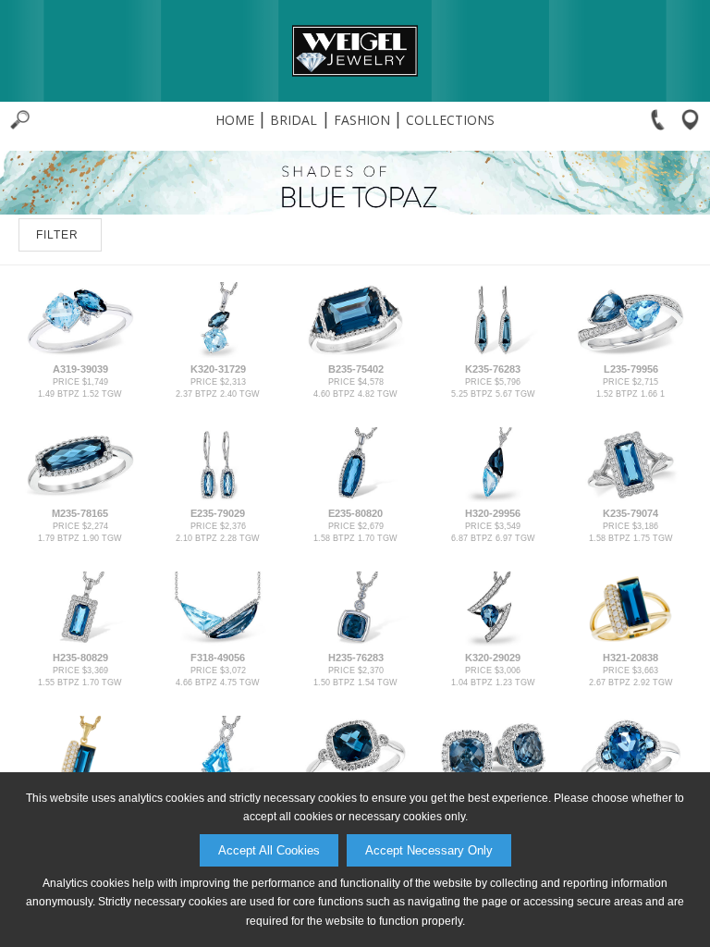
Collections (450, 120)
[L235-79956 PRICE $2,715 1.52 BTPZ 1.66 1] (630, 354)
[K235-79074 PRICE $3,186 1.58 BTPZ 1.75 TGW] (630, 498)
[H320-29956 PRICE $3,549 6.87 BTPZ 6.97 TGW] (492, 498)
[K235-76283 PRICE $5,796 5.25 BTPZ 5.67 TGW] (492, 354)
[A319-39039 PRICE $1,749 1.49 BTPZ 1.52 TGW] (79, 354)
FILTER (57, 234)
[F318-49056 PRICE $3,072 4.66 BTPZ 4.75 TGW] (217, 642)
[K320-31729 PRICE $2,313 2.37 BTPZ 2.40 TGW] (217, 354)
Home (234, 120)
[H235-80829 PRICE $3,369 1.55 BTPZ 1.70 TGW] (79, 642)
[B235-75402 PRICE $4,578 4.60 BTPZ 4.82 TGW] (355, 354)
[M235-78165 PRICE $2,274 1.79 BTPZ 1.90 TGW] (79, 498)
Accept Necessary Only (429, 850)
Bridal (293, 120)
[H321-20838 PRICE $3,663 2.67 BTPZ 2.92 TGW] (630, 642)
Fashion (362, 120)
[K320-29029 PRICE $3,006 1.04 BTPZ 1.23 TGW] (492, 642)
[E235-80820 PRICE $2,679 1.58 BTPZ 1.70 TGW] (355, 498)
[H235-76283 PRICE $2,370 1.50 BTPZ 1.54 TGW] (355, 642)
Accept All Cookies (269, 850)
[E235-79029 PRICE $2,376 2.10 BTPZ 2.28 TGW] (217, 498)
